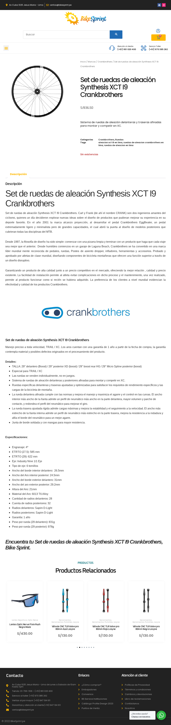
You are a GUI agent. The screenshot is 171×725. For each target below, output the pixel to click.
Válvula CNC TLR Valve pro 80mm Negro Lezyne (146, 627)
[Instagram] (164, 5)
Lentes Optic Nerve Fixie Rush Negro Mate (24, 625)
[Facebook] (159, 5)
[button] (6, 48)
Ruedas (119, 139)
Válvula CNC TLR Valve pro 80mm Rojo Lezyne (105, 627)
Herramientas (65, 620)
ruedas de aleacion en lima (118, 145)
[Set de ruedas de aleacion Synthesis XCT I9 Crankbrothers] (37, 91)
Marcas (92, 61)
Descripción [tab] (18, 174)
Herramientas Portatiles (62, 622)
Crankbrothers (105, 61)
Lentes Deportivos (19, 620)
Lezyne (76, 622)
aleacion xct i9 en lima (110, 142)
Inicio (83, 61)
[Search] (116, 34)
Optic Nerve (33, 620)
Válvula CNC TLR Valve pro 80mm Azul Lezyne (65, 627)
